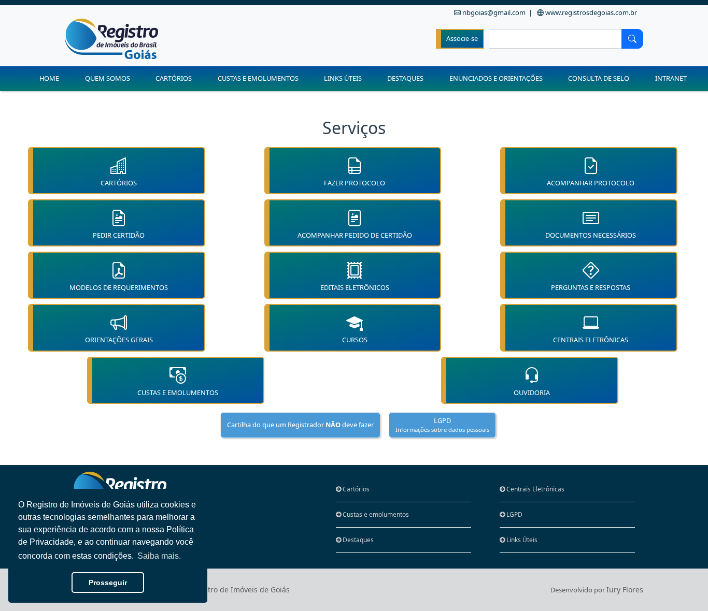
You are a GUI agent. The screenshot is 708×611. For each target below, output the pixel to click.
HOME (49, 78)
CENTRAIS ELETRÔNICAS (590, 339)
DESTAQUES (405, 78)
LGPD (513, 514)
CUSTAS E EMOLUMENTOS (258, 78)
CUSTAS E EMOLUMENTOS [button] (177, 392)
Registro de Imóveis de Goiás (239, 589)
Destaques (357, 539)
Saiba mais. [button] (159, 555)
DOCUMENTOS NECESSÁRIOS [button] (590, 235)
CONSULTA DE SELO (598, 78)
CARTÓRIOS (173, 78)
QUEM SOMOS (107, 78)
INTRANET (671, 78)
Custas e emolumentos (375, 514)
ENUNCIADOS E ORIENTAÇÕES (496, 78)
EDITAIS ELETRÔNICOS (354, 287)
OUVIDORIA (532, 392)
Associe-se (462, 38)
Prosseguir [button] (108, 582)
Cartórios (355, 489)
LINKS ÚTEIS (343, 78)
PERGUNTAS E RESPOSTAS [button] (590, 287)
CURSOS (354, 339)
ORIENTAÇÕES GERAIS (119, 339)
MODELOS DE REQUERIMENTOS (118, 287)
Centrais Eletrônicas (534, 489)
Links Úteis (521, 539)
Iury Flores (624, 589)
